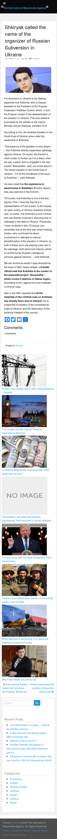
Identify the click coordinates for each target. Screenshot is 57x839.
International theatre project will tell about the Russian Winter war (14, 688)
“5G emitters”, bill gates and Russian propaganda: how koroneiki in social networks (26, 518)
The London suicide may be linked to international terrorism (21, 431)
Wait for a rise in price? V (23, 740)
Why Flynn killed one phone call (19, 679)
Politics (14, 783)
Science (14, 791)
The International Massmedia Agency (24, 8)
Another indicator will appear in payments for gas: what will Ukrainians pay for (27, 748)
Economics (16, 779)
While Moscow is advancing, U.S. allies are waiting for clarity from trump (25, 640)
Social (13, 795)
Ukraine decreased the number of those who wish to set (42, 688)
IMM (26, 58)
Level (14, 822)
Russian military (18, 787)
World (13, 802)
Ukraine (36, 58)
